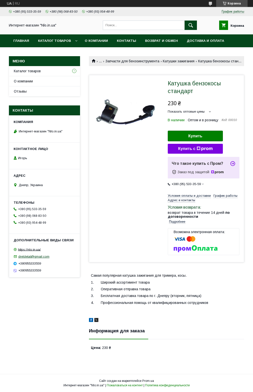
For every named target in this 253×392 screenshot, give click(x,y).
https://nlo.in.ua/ (29, 249)
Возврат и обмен (161, 41)
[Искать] (191, 25)
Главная (21, 41)
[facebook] (91, 321)
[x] (96, 321)
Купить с (186, 149)
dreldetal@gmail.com (33, 256)
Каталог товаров (54, 41)
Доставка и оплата (205, 41)
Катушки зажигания (178, 61)
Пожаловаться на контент (125, 385)
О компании (96, 41)
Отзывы (20, 91)
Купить (195, 136)
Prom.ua (148, 381)
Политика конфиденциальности (167, 385)
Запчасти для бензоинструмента (132, 61)
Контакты (126, 41)
